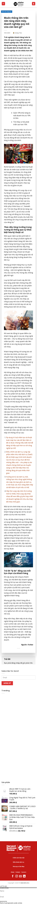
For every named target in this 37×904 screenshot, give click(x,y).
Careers (23, 872)
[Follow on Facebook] (12, 876)
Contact (18, 872)
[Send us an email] (20, 876)
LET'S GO (3, 886)
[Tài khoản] (33, 3)
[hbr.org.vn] (18, 3)
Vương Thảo (18, 33)
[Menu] (3, 3)
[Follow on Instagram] (16, 876)
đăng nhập (15, 663)
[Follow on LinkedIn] (24, 876)
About (12, 872)
